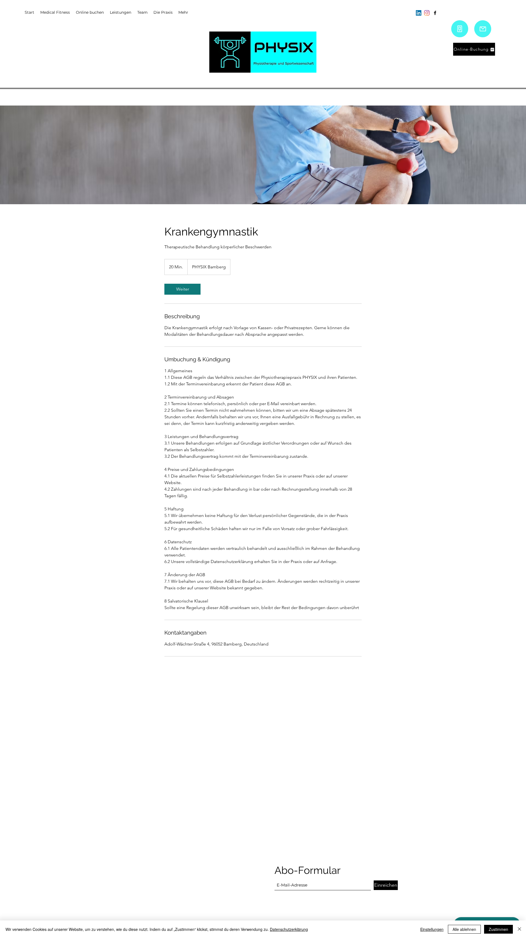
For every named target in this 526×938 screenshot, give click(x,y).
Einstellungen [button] (432, 929)
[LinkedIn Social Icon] (418, 13)
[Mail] (482, 28)
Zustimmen (498, 929)
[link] (182, 289)
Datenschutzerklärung (289, 929)
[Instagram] (427, 13)
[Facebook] (435, 13)
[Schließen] (519, 929)
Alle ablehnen (464, 929)
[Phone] (459, 28)
